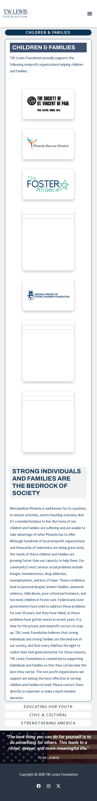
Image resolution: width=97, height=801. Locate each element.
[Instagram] (48, 786)
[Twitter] (58, 786)
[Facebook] (38, 786)
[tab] (48, 32)
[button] (89, 13)
